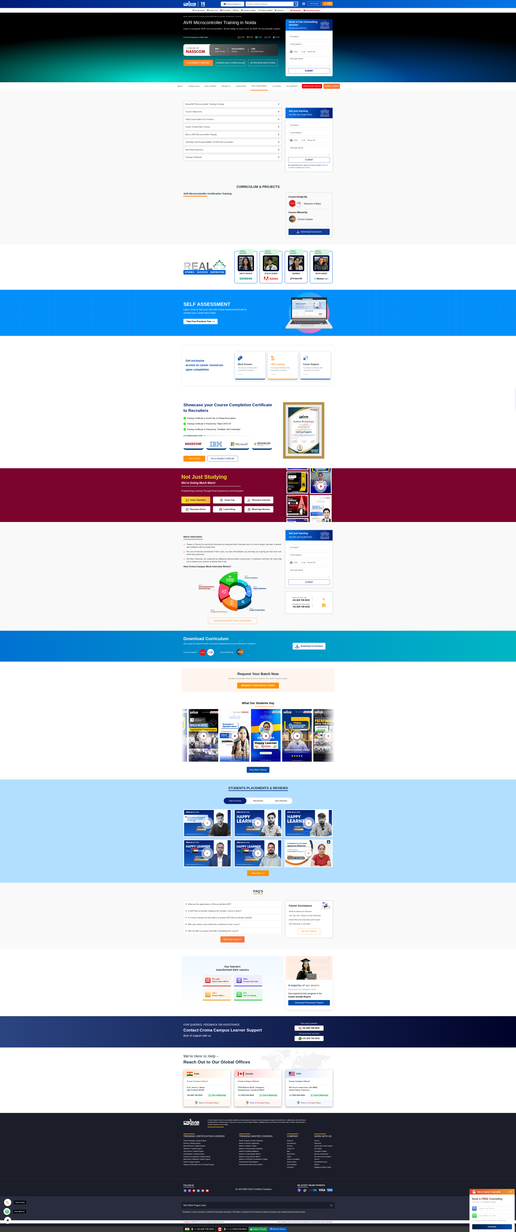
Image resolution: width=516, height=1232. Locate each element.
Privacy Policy (305, 168)
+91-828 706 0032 (301, 606)
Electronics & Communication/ (200, 16)
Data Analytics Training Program (193, 1154)
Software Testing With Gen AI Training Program (198, 1164)
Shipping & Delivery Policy (322, 1167)
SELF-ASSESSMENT (259, 86)
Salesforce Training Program (192, 1148)
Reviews (290, 1146)
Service (316, 1140)
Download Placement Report (309, 1002)
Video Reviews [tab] (235, 801)
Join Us (316, 1159)
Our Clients (318, 1148)
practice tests (312, 86)
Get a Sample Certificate (222, 458)
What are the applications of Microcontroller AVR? (209, 904)
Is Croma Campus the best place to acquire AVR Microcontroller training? (220, 917)
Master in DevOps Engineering (249, 1143)
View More (256, 873)
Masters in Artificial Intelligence (249, 1151)
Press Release (292, 1164)
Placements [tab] (258, 801)
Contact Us (290, 1148)
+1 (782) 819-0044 (246, 1095)
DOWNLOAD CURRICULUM (230, 63)
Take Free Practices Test (198, 321)
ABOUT (180, 86)
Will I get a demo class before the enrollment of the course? (214, 924)
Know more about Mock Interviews (232, 621)
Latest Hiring (229, 509)
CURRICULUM (193, 86)
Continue (492, 1227)
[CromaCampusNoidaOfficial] (185, 1191)
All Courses (314, 4)
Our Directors (291, 1143)
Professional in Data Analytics (248, 1162)
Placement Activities (261, 500)
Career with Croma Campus (323, 1146)
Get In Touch (194, 458)
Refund (316, 1164)
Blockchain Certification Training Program (196, 1159)
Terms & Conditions (293, 1159)
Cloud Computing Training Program (194, 1140)
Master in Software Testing (247, 1146)
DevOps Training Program (192, 1143)
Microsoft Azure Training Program (194, 1146)
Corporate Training (320, 1151)
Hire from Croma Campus (322, 1156)
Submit (309, 71)
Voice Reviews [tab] (281, 801)
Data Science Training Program (193, 1151)
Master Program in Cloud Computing (251, 1140)
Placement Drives (198, 509)
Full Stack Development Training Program (197, 1156)
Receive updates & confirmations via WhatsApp (490, 1220)
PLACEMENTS (292, 86)
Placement (317, 1143)
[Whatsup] (6, 1211)
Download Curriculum (311, 232)
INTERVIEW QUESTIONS (263, 63)
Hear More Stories (258, 770)
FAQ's (289, 1156)
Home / (186, 16)
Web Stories (291, 1154)
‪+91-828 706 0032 (301, 600)
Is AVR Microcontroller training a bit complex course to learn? (214, 911)
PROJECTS (226, 86)
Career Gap (230, 500)
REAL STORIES (210, 86)
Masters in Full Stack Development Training (253, 1159)
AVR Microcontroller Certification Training (226, 16)
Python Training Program (191, 1162)
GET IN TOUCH (309, 931)
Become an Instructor (321, 1154)
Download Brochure (320, 1162)
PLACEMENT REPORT (198, 63)
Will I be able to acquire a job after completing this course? (213, 931)
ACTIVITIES (277, 86)
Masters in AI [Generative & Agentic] (250, 1148)
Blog (288, 1151)
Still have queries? (232, 939)
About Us (290, 1140)
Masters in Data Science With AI (249, 1156)
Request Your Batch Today (258, 685)
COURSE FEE (241, 86)
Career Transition (198, 500)
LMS (329, 3)
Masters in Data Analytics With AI (249, 1154)
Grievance (290, 1167)
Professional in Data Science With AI (251, 1164)
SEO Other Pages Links (194, 1205)
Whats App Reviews (261, 509)
